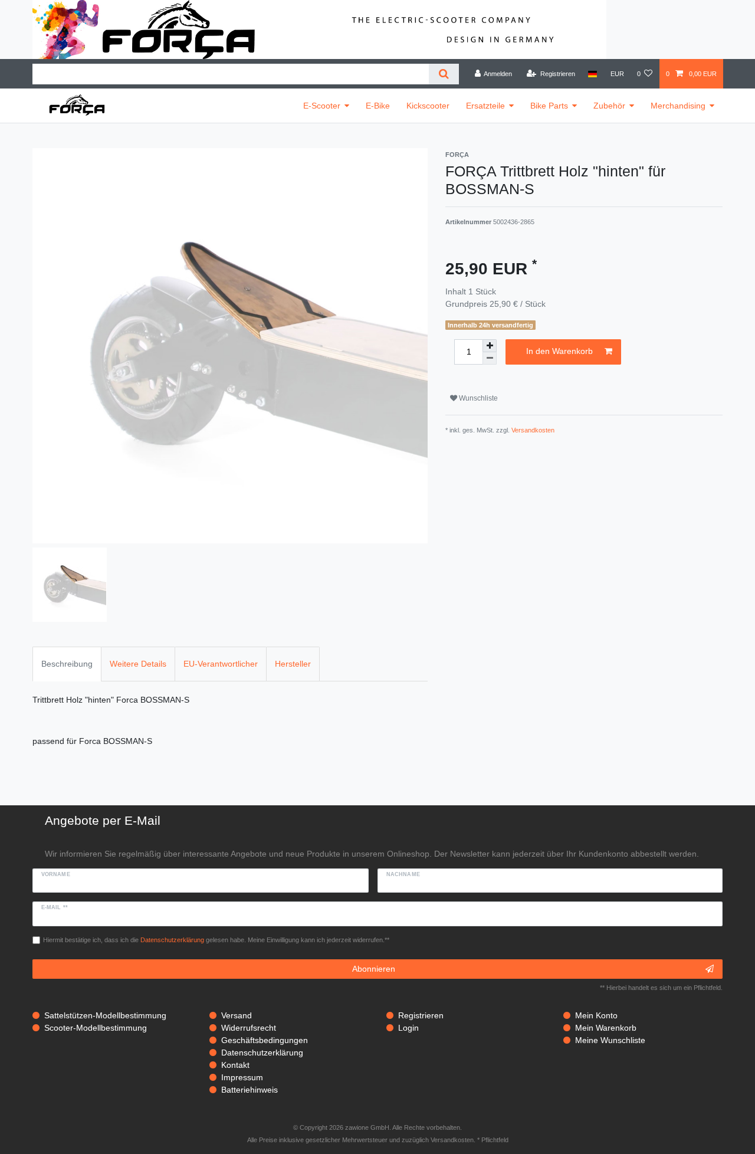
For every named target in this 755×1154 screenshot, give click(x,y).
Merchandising (678, 105)
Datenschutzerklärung (262, 1052)
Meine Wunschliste (610, 1040)
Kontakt (235, 1065)
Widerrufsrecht (248, 1027)
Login (408, 1027)
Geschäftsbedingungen (264, 1040)
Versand (236, 1015)
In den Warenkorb (559, 351)
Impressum (242, 1077)
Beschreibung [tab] (67, 663)
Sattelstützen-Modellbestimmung (105, 1015)
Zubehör (609, 105)
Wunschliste (477, 398)
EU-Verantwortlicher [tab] (220, 663)
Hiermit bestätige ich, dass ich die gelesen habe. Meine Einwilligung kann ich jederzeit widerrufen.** (216, 939)
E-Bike (378, 105)
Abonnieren (373, 968)
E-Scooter (321, 105)
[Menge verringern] (489, 358)
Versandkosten (532, 430)
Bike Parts (549, 105)
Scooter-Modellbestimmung (95, 1027)
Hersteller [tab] (293, 663)
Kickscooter (427, 105)
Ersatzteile (485, 105)
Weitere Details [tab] (138, 663)
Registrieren (421, 1015)
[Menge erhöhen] (489, 345)
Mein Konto (596, 1015)
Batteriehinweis (249, 1089)
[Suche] (444, 74)
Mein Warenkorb (605, 1027)
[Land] (592, 73)
